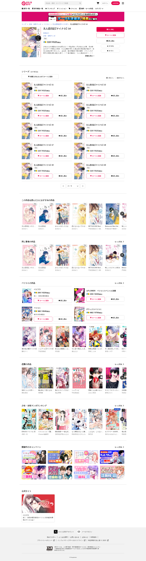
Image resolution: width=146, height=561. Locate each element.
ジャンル (74, 8)
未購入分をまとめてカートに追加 (41, 76)
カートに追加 (111, 35)
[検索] (80, 3)
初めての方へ (51, 537)
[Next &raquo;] (82, 186)
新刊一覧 (27, 8)
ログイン (105, 3)
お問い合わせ (74, 537)
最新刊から (120, 78)
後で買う (111, 51)
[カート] (98, 3)
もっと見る (118, 241)
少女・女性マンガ (49, 36)
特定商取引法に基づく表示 (98, 540)
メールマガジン (87, 532)
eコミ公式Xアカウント (64, 532)
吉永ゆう (46, 33)
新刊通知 (111, 46)
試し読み (111, 41)
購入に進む (110, 29)
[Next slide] (122, 213)
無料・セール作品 (87, 8)
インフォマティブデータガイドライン (70, 540)
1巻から (111, 78)
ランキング (51, 8)
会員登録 (116, 3)
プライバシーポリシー (46, 540)
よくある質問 (63, 537)
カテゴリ (98, 8)
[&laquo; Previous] (63, 186)
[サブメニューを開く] (123, 3)
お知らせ (85, 537)
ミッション (63, 8)
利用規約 (94, 537)
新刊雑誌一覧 (38, 8)
